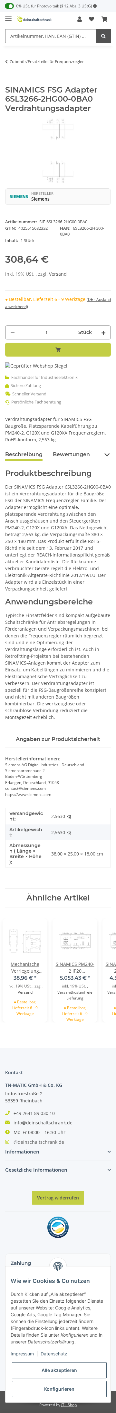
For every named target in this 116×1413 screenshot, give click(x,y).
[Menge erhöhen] (103, 332)
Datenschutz (54, 1353)
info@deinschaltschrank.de (43, 1123)
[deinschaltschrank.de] (34, 19)
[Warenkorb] (104, 19)
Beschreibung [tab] (24, 454)
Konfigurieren (59, 1389)
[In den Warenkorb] (10, 81)
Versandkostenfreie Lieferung (74, 995)
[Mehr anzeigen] (95, 5)
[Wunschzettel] (91, 19)
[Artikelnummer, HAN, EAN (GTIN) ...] (103, 36)
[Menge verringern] (12, 332)
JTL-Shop (69, 1404)
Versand (58, 274)
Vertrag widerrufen (58, 1198)
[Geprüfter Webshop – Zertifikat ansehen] (36, 365)
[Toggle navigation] (8, 16)
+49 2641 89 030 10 (34, 1113)
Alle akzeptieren (59, 1370)
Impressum (22, 1353)
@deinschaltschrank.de (39, 1142)
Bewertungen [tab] (71, 454)
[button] (79, 19)
